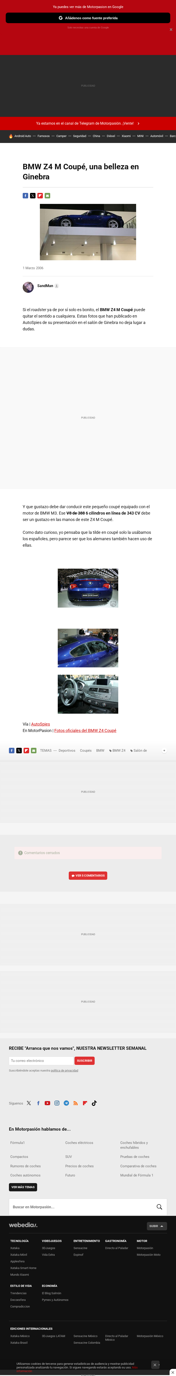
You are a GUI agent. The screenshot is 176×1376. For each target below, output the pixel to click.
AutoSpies (40, 724)
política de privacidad (64, 1070)
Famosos (44, 136)
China (96, 136)
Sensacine (80, 1248)
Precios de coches (79, 1166)
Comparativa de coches (138, 1166)
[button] (47, 286)
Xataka (14, 1248)
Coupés (86, 750)
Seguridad (79, 136)
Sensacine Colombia (87, 1342)
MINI (140, 136)
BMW (100, 750)
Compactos (19, 1157)
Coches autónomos (25, 1175)
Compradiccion (20, 1306)
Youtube (47, 1102)
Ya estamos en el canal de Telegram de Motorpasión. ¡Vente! (85, 123)
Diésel (111, 136)
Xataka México (20, 1336)
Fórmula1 (17, 1143)
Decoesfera (18, 1300)
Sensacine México (85, 1336)
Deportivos (67, 750)
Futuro (70, 1175)
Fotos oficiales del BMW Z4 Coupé (85, 730)
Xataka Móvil (18, 1254)
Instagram (56, 1102)
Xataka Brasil (19, 1342)
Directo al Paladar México (116, 1337)
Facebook (25, 195)
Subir (153, 1226)
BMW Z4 (119, 750)
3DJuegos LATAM (53, 1336)
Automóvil (156, 136)
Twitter (33, 195)
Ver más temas (23, 1187)
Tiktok (94, 1102)
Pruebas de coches (134, 1157)
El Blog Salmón (51, 1293)
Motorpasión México (150, 1336)
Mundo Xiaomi (19, 1274)
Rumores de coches (25, 1166)
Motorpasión (145, 1248)
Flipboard (40, 195)
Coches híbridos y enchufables (134, 1145)
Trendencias (18, 1293)
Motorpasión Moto (148, 1254)
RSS (75, 1102)
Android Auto (22, 136)
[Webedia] (23, 1225)
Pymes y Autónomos (55, 1300)
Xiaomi (126, 136)
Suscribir (84, 1060)
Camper (61, 136)
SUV (68, 1157)
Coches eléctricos (79, 1143)
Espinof (78, 1254)
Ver (90, 875)
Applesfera (17, 1261)
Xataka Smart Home (23, 1268)
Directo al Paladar (116, 1248)
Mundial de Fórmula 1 (136, 1175)
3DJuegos (48, 1248)
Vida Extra (48, 1254)
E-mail (47, 195)
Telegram (66, 1102)
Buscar (159, 1207)
